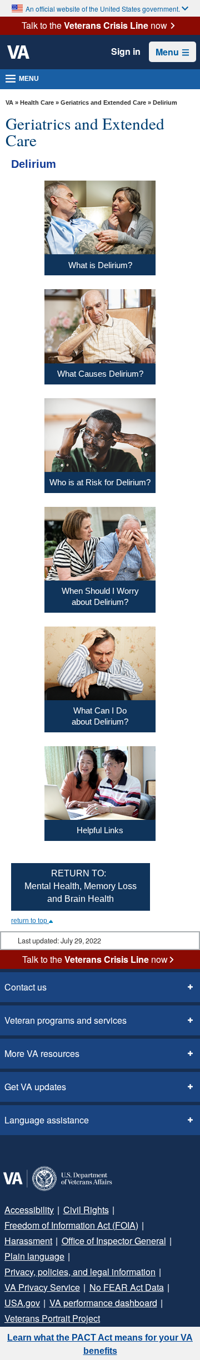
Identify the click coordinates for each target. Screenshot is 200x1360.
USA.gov (22, 1302)
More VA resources (41, 1053)
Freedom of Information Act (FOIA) (71, 1225)
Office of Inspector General (114, 1240)
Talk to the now (94, 25)
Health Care (37, 102)
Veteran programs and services (65, 1020)
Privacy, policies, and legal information (80, 1271)
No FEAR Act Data (126, 1287)
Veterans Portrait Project (52, 1318)
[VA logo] (18, 52)
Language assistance (46, 1119)
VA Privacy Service (42, 1287)
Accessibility (29, 1209)
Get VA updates (35, 1086)
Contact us (25, 987)
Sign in (126, 51)
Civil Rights (86, 1209)
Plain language (34, 1256)
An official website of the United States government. (103, 8)
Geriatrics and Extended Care (103, 102)
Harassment (28, 1240)
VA (9, 102)
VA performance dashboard (103, 1302)
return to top (30, 921)
